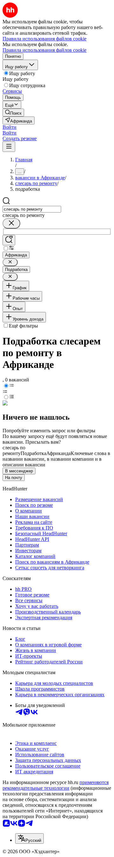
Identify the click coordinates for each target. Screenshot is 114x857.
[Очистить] (11, 223)
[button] (9, 127)
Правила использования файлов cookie (44, 50)
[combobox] (32, 209)
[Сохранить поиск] (9, 240)
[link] (13, 113)
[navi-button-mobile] (9, 146)
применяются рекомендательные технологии (56, 785)
